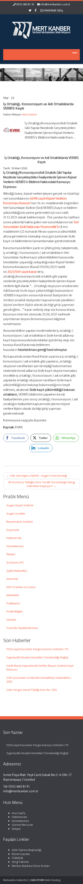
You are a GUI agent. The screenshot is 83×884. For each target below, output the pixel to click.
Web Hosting (52, 880)
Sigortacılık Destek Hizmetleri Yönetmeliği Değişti (37, 657)
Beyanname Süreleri (19, 521)
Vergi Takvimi (20, 862)
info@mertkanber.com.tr (55, 4)
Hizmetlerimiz (15, 546)
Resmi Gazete (21, 854)
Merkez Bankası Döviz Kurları (31, 866)
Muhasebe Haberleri (15, 880)
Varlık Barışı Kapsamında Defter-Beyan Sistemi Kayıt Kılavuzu (39, 668)
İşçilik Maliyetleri (16, 571)
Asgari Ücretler (15, 513)
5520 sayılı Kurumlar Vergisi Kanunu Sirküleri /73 (37, 649)
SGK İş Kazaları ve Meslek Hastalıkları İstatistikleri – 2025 (39, 680)
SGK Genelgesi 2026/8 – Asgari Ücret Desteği (36, 475)
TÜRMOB (17, 858)
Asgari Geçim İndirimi (19, 505)
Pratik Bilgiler (14, 611)
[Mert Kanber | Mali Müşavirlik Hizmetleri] (41, 29)
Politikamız (13, 603)
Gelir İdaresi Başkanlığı (26, 850)
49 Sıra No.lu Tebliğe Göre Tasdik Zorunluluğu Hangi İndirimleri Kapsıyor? (41, 484)
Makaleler (12, 595)
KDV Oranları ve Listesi (21, 587)
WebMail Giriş (53, 10)
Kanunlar (12, 579)
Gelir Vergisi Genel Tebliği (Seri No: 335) (31, 690)
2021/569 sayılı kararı (22, 272)
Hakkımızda (13, 538)
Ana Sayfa (18, 813)
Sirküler (11, 620)
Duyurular (12, 530)
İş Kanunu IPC (15, 562)
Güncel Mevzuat (22, 825)
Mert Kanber (29, 114)
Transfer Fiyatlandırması (22, 628)
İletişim (10, 554)
